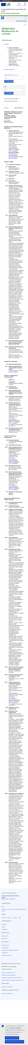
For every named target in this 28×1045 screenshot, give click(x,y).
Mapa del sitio (5, 938)
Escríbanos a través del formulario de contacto (12, 977)
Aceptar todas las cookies (12, 1037)
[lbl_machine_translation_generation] (19, 98)
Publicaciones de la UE (6, 955)
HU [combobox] (6, 78)
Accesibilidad (4, 929)
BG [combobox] (6, 89)
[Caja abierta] (3, 28)
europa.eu (13, 966)
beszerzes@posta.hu (13, 64)
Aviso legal (4, 924)
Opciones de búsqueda (21, 20)
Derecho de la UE (5, 945)
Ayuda (3, 906)
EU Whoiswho (5, 952)
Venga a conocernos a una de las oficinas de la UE (13, 980)
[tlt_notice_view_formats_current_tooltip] (22, 108)
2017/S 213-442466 (13, 371)
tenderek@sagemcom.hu (14, 420)
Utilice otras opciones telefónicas (9, 975)
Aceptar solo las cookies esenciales (14, 1041)
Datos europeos (5, 947)
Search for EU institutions (7, 986)
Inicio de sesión (19, 5)
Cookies (3, 926)
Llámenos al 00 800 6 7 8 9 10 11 (9, 972)
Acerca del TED (5, 936)
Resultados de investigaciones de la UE (10, 950)
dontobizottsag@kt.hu (13, 460)
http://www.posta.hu (13, 155)
